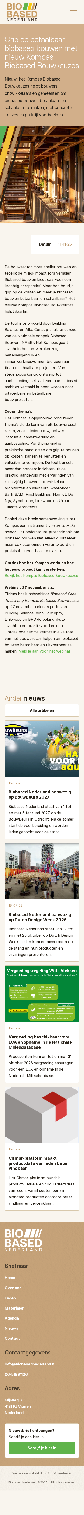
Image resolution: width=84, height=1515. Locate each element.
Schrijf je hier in (42, 1447)
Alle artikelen (42, 710)
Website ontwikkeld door (42, 1473)
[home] (21, 12)
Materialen (14, 1308)
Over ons (13, 1287)
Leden (10, 1298)
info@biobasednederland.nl (30, 1364)
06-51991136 (16, 1374)
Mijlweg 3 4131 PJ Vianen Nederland (18, 1406)
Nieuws (11, 1328)
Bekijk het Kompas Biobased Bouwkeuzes (41, 575)
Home (10, 1277)
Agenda (12, 1318)
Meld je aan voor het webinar (43, 651)
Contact (12, 1338)
